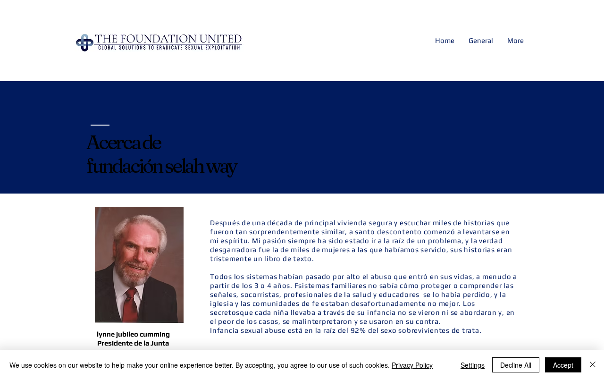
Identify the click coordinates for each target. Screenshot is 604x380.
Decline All (515, 365)
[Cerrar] (592, 364)
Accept (563, 365)
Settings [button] (473, 365)
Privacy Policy (412, 365)
